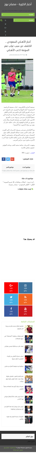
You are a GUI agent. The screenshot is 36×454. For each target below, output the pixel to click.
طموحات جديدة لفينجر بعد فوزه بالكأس (15, 418)
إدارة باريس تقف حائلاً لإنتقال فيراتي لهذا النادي (13, 398)
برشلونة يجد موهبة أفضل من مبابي (14, 366)
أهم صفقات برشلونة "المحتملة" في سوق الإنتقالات (13, 337)
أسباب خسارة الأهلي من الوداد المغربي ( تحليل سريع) (15, 357)
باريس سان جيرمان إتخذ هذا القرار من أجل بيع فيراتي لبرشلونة (13, 408)
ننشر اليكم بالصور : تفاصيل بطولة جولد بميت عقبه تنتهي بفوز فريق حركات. (14, 378)
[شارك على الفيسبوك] (4, 159)
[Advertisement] (18, 259)
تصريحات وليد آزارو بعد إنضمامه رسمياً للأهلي (13, 388)
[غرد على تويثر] (8, 159)
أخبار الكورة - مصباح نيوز (18, 4)
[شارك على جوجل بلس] (12, 159)
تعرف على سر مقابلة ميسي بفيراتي (14, 346)
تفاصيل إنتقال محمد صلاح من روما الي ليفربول (14, 327)
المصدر (33, 153)
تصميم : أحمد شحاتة (18, 450)
